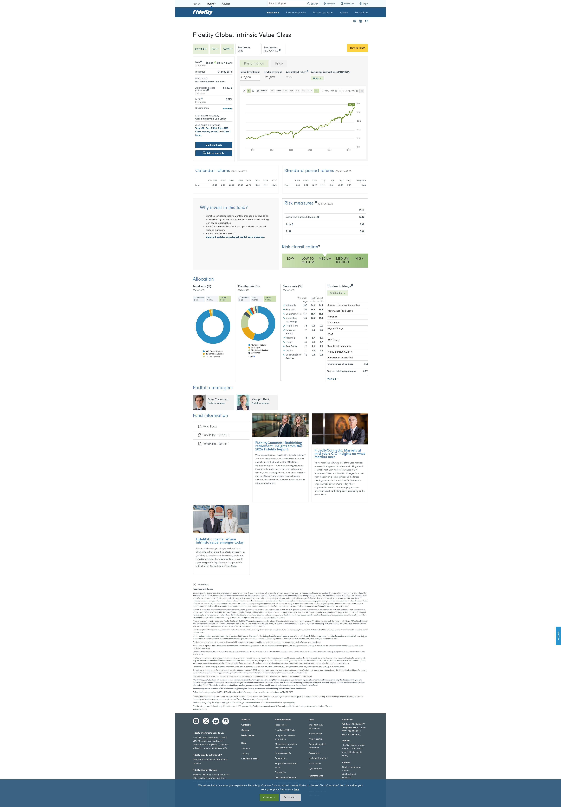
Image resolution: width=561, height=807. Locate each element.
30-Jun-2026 (336, 293)
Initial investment (250, 72)
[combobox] (200, 49)
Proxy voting (281, 758)
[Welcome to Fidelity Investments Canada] (203, 12)
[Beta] (292, 224)
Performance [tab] (254, 63)
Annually (227, 109)
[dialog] (280, 793)
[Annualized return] (307, 71)
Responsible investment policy (286, 765)
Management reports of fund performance (286, 746)
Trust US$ (199, 128)
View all (331, 379)
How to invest (357, 48)
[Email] (366, 21)
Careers (245, 730)
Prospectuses (281, 724)
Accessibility (314, 753)
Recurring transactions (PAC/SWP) (330, 72)
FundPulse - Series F (216, 444)
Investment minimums (285, 777)
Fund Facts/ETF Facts (285, 730)
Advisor (226, 3)
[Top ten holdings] (352, 285)
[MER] (201, 98)
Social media (315, 763)
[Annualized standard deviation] (318, 217)
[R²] (290, 231)
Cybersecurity (315, 768)
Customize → (290, 797)
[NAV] (201, 61)
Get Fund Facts (214, 145)
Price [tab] (279, 63)
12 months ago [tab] (199, 299)
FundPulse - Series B (216, 435)
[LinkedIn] (196, 721)
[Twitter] (206, 721)
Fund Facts (210, 426)
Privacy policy (315, 733)
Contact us (246, 724)
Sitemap (245, 753)
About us (245, 719)
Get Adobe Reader (250, 758)
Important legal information (316, 726)
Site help (245, 748)
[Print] (360, 21)
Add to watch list (216, 153)
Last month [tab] (210, 299)
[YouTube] (215, 721)
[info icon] (279, 49)
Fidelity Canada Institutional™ (207, 755)
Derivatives (280, 772)
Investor (211, 3)
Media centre (247, 735)
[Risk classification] (319, 245)
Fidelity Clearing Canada (205, 770)
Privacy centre (315, 739)
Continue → (269, 797)
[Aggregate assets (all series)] (208, 89)
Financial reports (283, 753)
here (296, 789)
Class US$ (223, 128)
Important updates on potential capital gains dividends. (235, 237)
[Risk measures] (316, 201)
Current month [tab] (223, 299)
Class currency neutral (206, 132)
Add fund (263, 91)
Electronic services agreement (317, 746)
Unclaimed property (318, 758)
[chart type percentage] (253, 91)
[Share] (354, 21)
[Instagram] (225, 721)
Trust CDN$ (211, 128)
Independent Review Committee (285, 737)
